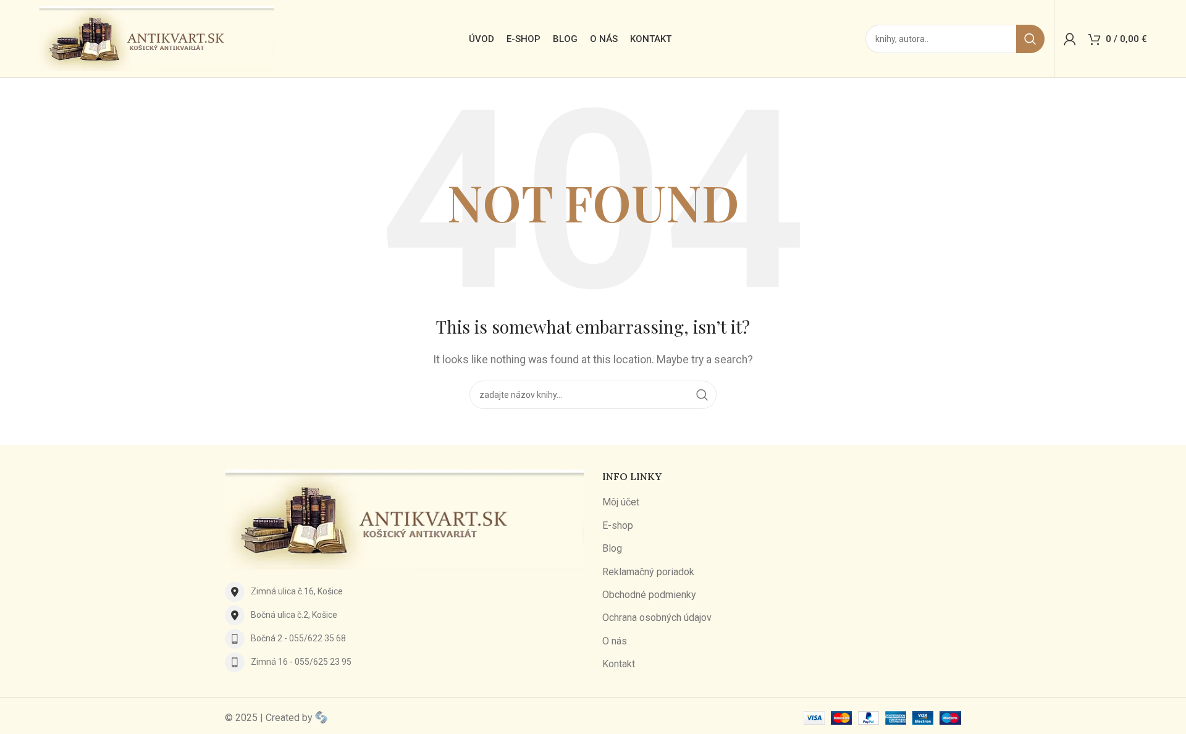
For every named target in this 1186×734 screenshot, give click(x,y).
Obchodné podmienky (649, 595)
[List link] (404, 592)
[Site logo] (156, 38)
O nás (614, 641)
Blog (612, 548)
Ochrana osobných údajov (657, 617)
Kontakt (618, 664)
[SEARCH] (1030, 39)
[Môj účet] (1070, 39)
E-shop (617, 525)
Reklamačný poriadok (648, 572)
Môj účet (620, 502)
